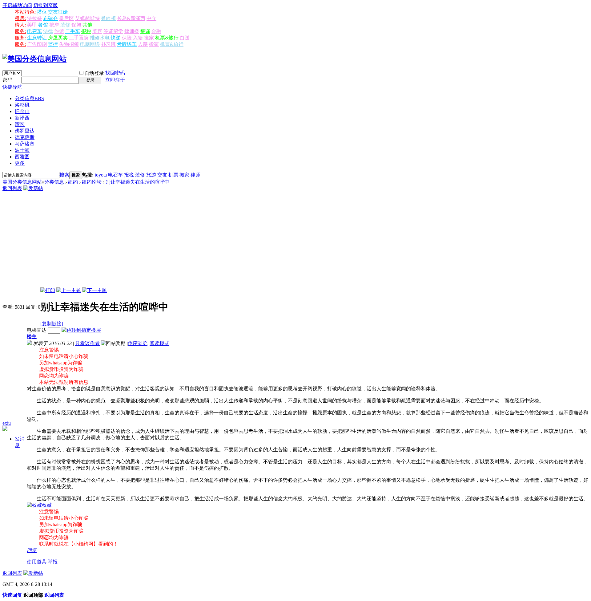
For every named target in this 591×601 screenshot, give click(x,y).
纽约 (73, 182)
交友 (162, 174)
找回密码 (115, 72)
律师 (195, 174)
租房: (20, 18)
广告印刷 (37, 44)
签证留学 (113, 31)
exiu (6, 423)
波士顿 (22, 150)
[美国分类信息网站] (34, 59)
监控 (53, 44)
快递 (116, 37)
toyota (101, 174)
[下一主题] (94, 290)
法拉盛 (34, 18)
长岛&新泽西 (131, 18)
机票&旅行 (167, 37)
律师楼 (131, 31)
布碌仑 (50, 18)
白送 (185, 37)
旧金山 (22, 111)
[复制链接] (51, 323)
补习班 (108, 44)
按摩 (54, 24)
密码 (7, 80)
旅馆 (59, 31)
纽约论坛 (92, 182)
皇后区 (66, 18)
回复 (32, 550)
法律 (48, 31)
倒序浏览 (137, 343)
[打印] (47, 290)
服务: (20, 31)
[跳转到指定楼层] (81, 330)
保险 (127, 37)
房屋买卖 (58, 37)
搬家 (149, 37)
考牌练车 (127, 44)
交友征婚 (58, 11)
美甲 (32, 24)
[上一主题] (68, 290)
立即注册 (115, 80)
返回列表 (12, 188)
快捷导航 (12, 87)
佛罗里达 (24, 130)
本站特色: (25, 11)
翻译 (145, 31)
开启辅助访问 (17, 5)
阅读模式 (159, 343)
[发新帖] (33, 188)
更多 (20, 163)
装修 (65, 24)
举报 (53, 561)
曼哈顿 (108, 18)
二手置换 (79, 37)
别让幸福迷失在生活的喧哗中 (138, 182)
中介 (151, 18)
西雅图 (22, 156)
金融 (156, 31)
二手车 (72, 31)
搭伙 (42, 11)
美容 (97, 31)
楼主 (32, 336)
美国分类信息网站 (22, 182)
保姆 (76, 24)
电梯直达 (36, 330)
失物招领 (69, 44)
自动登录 (94, 73)
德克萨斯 (24, 137)
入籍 (138, 37)
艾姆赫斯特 (87, 18)
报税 (86, 31)
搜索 (64, 174)
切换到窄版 (45, 5)
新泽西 (22, 117)
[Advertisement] (295, 241)
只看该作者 (87, 343)
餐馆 (43, 24)
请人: (20, 24)
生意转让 (37, 37)
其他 (87, 24)
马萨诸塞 (24, 143)
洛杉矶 (22, 105)
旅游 (151, 174)
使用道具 (36, 561)
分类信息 (29, 98)
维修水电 (100, 37)
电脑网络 (90, 44)
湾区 (20, 124)
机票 (173, 174)
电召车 (34, 31)
